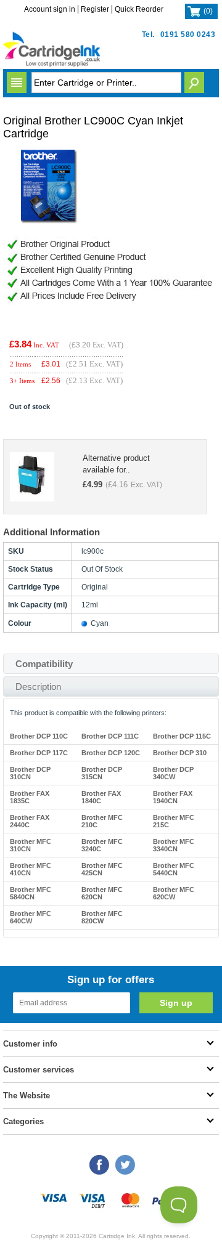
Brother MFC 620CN (102, 893)
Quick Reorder (139, 9)
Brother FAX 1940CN (172, 797)
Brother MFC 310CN (30, 845)
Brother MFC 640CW (30, 917)
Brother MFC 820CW (102, 917)
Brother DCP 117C (39, 752)
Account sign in (49, 9)
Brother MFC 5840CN (30, 893)
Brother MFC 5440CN (173, 869)
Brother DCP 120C (110, 752)
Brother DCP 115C (182, 736)
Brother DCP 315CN (101, 773)
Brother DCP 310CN (30, 773)
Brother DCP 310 (180, 752)
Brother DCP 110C (39, 736)
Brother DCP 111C (110, 736)
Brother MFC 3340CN (173, 845)
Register (95, 9)
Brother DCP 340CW (173, 773)
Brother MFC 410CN (30, 869)
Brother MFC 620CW (173, 893)
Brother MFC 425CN (102, 869)
